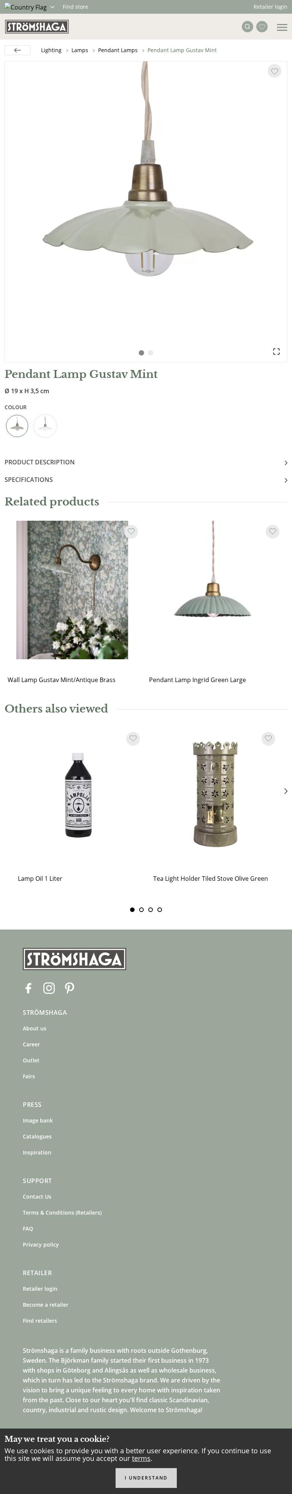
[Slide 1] (141, 909)
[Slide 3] (159, 909)
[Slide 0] (132, 909)
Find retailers (40, 1320)
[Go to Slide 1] (141, 353)
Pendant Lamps (118, 50)
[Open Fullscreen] (276, 351)
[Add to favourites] (274, 71)
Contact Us (37, 1196)
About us (34, 1028)
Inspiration (37, 1152)
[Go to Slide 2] (150, 353)
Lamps (79, 50)
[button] (146, 202)
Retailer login (270, 6)
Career (31, 1044)
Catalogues (37, 1136)
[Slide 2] (150, 909)
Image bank (38, 1120)
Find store (75, 6)
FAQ (28, 1228)
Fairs (29, 1076)
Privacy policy (41, 1244)
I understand (146, 1478)
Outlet (31, 1060)
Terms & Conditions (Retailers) (62, 1212)
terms (141, 1458)
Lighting (51, 50)
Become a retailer (45, 1304)
